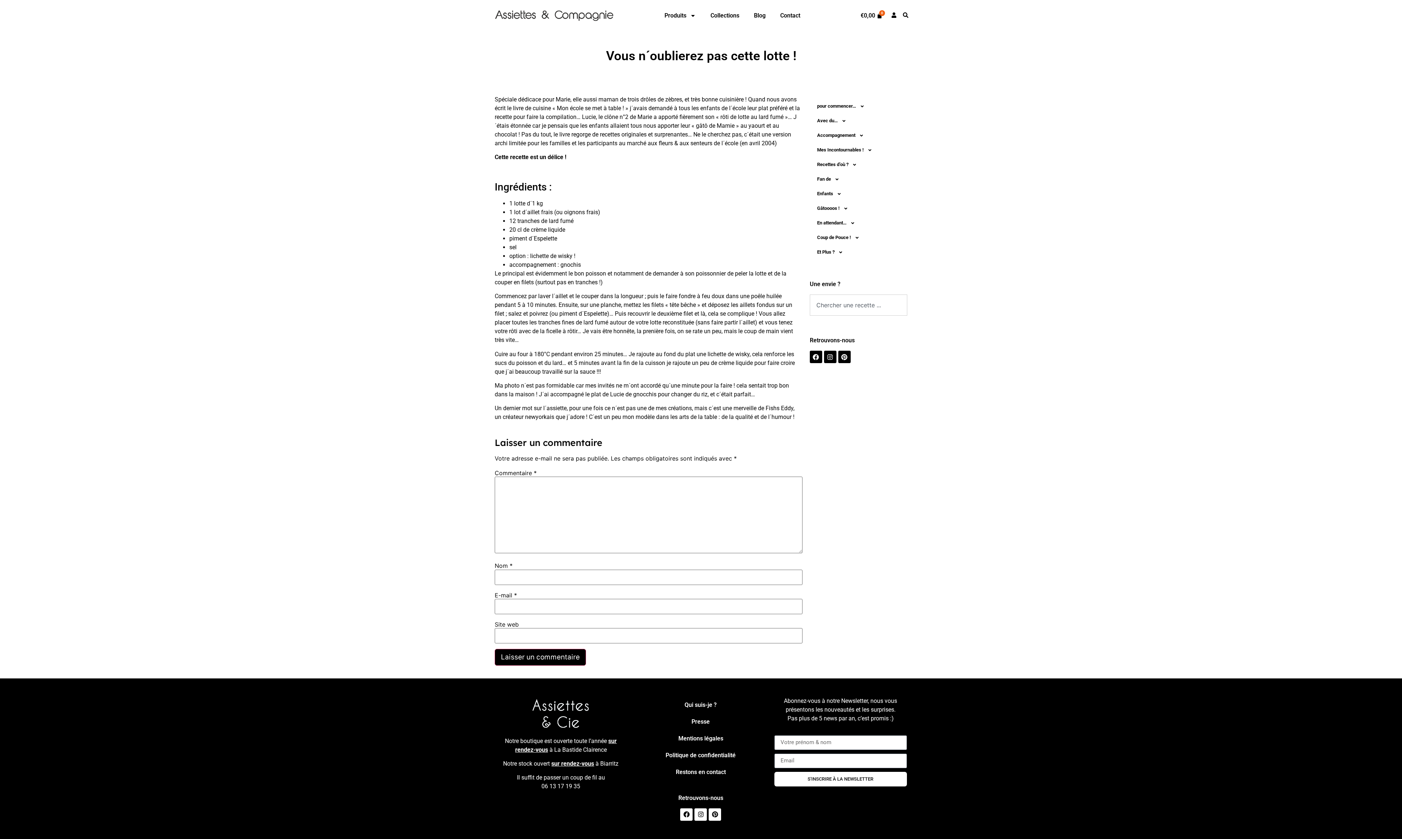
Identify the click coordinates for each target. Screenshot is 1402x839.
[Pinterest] (844, 357)
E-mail (506, 595)
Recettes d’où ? (833, 164)
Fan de (824, 179)
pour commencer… (836, 106)
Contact (790, 15)
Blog (760, 15)
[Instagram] (830, 357)
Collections (724, 15)
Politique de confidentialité (701, 755)
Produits (675, 15)
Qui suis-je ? (701, 704)
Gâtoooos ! (828, 208)
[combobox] (859, 305)
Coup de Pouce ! (834, 237)
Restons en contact (701, 772)
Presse (701, 721)
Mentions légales (700, 738)
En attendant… (832, 223)
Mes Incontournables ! (840, 150)
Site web (507, 624)
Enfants (825, 193)
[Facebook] (816, 357)
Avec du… (827, 120)
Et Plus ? (826, 252)
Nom (504, 566)
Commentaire (516, 473)
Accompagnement (836, 135)
